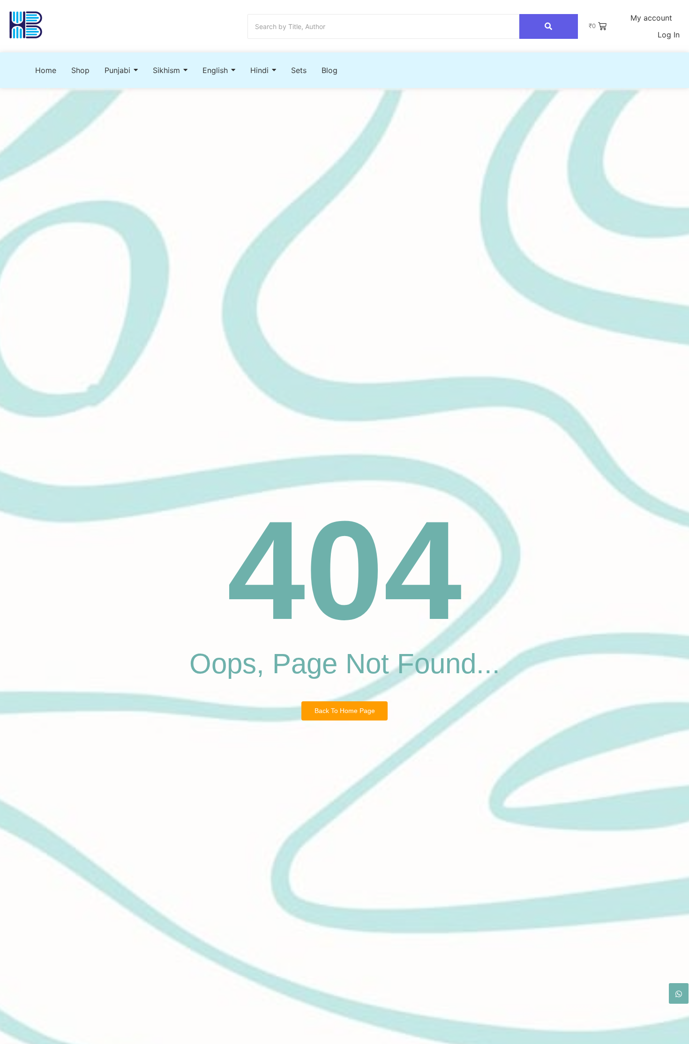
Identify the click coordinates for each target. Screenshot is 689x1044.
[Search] (548, 26)
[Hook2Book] (25, 25)
